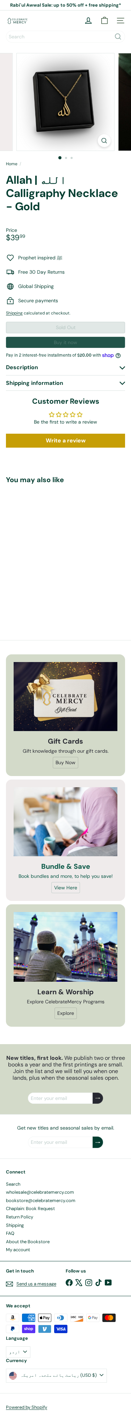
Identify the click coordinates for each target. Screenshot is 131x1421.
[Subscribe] (98, 1098)
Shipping (14, 313)
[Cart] (104, 20)
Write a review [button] (66, 440)
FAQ (10, 1233)
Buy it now (65, 342)
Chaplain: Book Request (30, 1208)
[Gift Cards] (65, 696)
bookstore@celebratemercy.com (40, 1200)
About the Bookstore (28, 1242)
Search (13, 1184)
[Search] (118, 37)
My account (18, 1250)
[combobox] (65, 37)
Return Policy (19, 1217)
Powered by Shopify (26, 1407)
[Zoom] (104, 140)
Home (11, 163)
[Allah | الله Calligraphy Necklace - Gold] (50, 551)
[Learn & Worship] (65, 947)
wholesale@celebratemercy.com (40, 1192)
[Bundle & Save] (65, 821)
